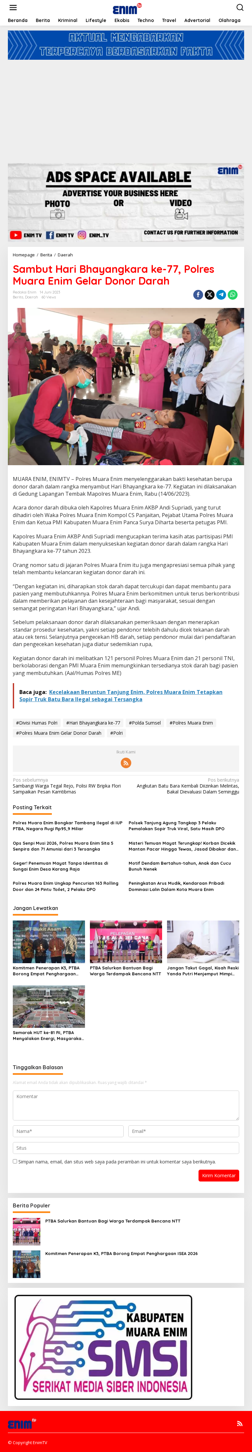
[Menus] (13, 7)
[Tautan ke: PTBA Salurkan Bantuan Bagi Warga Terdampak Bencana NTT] (26, 1231)
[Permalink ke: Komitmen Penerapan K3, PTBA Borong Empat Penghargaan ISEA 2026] (49, 941)
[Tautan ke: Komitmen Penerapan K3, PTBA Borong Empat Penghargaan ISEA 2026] (26, 1264)
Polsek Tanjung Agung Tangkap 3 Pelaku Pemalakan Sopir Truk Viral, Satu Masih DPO (176, 825)
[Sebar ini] (198, 295)
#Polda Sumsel (145, 723)
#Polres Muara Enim (191, 723)
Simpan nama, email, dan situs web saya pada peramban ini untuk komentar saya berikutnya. (117, 1162)
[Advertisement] (126, 109)
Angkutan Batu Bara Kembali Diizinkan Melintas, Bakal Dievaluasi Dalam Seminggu (188, 786)
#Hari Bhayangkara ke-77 (93, 723)
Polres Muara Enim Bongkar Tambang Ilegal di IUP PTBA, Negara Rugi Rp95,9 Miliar (67, 825)
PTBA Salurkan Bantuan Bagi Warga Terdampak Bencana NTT (125, 970)
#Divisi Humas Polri (36, 723)
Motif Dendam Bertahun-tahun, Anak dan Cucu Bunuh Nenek (180, 866)
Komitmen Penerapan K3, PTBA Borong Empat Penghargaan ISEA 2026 (46, 971)
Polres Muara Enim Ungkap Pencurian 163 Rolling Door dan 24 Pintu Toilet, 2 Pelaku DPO (65, 886)
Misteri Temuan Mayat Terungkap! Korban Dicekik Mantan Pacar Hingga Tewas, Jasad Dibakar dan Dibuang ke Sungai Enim (182, 846)
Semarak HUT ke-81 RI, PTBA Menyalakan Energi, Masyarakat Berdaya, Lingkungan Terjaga (48, 1035)
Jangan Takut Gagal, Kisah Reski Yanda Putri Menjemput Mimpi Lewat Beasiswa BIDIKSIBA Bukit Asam (203, 971)
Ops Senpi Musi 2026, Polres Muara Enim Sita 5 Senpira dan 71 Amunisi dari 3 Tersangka (63, 846)
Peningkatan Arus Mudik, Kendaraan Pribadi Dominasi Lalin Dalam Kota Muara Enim (176, 886)
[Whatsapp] (233, 295)
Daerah (31, 297)
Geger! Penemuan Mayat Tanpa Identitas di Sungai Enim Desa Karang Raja (60, 866)
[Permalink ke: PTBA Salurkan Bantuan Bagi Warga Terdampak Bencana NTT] (126, 941)
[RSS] (126, 763)
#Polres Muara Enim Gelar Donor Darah (58, 733)
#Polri (116, 733)
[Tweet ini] (210, 295)
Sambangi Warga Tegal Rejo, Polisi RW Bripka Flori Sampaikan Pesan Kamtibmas (67, 786)
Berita (18, 297)
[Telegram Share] (221, 295)
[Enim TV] (127, 7)
